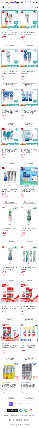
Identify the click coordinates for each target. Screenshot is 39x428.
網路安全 (12, 425)
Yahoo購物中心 (14, 2)
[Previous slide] (2, 19)
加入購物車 (11, 46)
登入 (27, 3)
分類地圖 (26, 425)
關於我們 (19, 420)
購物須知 (26, 420)
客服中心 (11, 420)
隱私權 (20, 425)
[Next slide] (17, 19)
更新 (33, 415)
